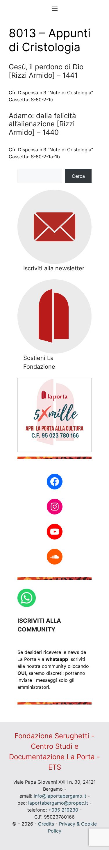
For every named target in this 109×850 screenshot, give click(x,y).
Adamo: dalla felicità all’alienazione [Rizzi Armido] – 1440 (42, 124)
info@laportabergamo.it (60, 796)
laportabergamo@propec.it (58, 803)
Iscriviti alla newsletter (53, 268)
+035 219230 (63, 810)
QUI (21, 673)
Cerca (78, 176)
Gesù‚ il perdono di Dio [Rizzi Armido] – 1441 (46, 71)
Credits (46, 824)
